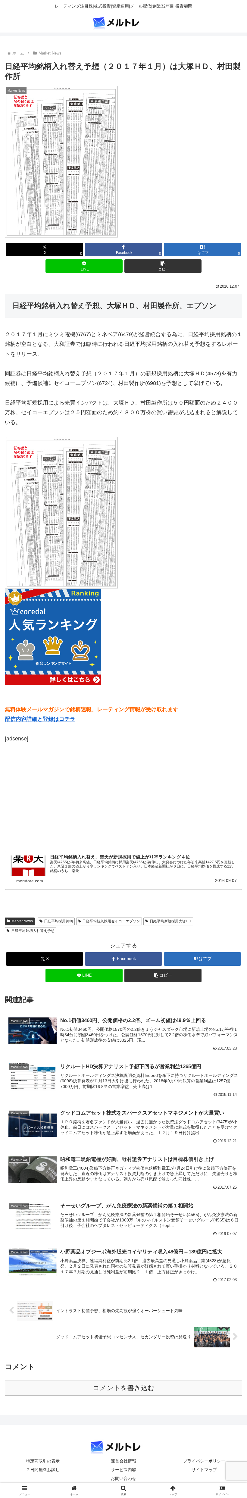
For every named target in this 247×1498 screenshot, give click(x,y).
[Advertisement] (55, 795)
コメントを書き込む (124, 1388)
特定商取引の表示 (43, 1461)
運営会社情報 (123, 1461)
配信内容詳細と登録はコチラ (40, 719)
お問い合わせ (123, 1478)
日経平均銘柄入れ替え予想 (33, 931)
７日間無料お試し (43, 1469)
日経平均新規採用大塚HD (170, 921)
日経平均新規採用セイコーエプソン (111, 921)
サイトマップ (204, 1469)
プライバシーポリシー (204, 1461)
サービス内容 (123, 1469)
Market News (22, 921)
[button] (163, 266)
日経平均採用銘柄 (58, 921)
